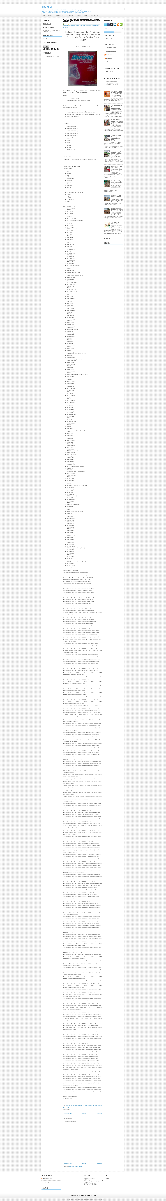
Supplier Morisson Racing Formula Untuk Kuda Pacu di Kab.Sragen (79, 25)
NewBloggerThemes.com (99, 1199)
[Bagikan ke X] (67, 1109)
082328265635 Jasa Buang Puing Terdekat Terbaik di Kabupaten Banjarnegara (117, 121)
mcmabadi (109, 58)
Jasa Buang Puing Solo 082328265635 (116, 196)
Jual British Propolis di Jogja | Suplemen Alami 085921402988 (116, 93)
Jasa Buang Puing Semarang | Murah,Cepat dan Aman (116, 137)
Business (51, 15)
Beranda (45, 38)
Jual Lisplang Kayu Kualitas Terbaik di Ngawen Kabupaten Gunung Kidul (116, 153)
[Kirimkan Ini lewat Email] (64, 1109)
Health (86, 15)
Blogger (57, 56)
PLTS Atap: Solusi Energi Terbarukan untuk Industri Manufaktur (112, 85)
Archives (118, 32)
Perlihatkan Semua (119, 65)
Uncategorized (94, 15)
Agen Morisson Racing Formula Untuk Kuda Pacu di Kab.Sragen (81, 20)
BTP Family (109, 39)
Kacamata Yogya (47, 1178)
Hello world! (109, 73)
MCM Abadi (47, 7)
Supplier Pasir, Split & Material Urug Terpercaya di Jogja (116, 168)
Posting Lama (99, 1113)
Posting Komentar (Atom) (75, 1166)
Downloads (59, 15)
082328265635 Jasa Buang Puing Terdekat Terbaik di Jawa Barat (117, 210)
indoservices (109, 62)
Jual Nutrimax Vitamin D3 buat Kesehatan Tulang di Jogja (116, 224)
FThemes (68, 1199)
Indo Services (109, 71)
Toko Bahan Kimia (111, 47)
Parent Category (69, 15)
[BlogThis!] (65, 1109)
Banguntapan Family (111, 81)
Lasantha (81, 1199)
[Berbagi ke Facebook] (69, 1109)
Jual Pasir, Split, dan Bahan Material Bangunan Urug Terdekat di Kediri (116, 107)
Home (44, 15)
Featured (79, 15)
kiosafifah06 (109, 54)
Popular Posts (109, 32)
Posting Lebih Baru (68, 1113)
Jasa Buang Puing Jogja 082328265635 (116, 181)
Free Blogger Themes (88, 1199)
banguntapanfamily (111, 51)
